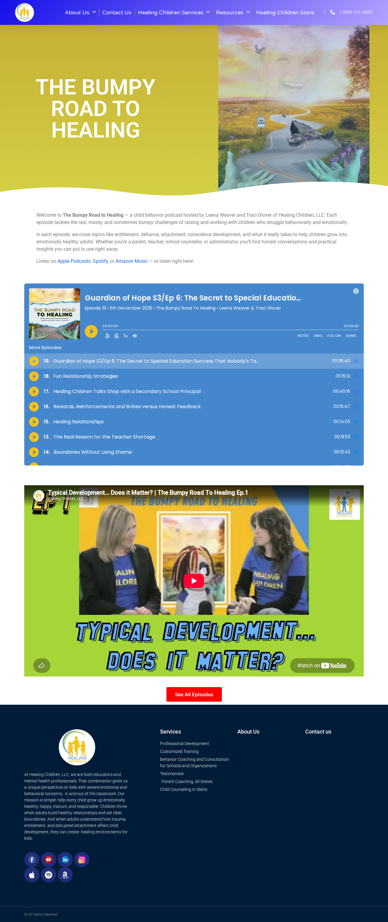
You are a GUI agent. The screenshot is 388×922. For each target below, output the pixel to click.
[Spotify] (48, 874)
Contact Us (117, 12)
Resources (229, 12)
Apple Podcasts (74, 261)
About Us (77, 12)
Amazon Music (131, 261)
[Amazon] (65, 874)
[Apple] (31, 874)
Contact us (318, 731)
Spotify (100, 261)
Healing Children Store (285, 12)
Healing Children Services (170, 12)
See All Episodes (194, 694)
